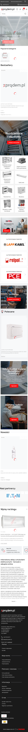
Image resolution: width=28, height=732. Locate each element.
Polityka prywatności (7, 690)
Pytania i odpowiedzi (7, 648)
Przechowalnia (5, 663)
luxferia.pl (9, 642)
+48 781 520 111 (6, 4)
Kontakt (3, 650)
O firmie (4, 703)
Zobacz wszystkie (26, 509)
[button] (25, 14)
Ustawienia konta (6, 661)
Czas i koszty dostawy (7, 675)
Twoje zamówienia (6, 659)
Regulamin (4, 686)
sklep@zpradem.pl (23, 4)
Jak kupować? (5, 692)
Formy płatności (6, 673)
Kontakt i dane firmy (6, 701)
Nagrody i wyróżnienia (7, 705)
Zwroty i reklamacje (6, 688)
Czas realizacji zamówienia (8, 677)
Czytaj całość (3, 543)
